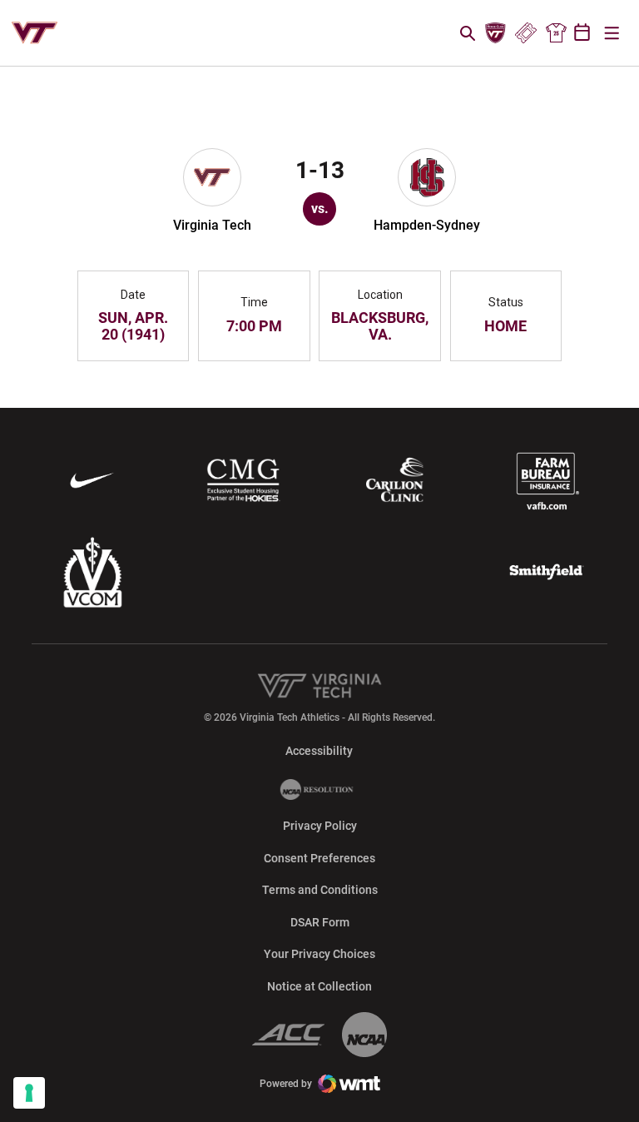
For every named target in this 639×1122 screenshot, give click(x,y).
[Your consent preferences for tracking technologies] (29, 1093)
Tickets (525, 33)
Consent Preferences (319, 858)
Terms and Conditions (320, 889)
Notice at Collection (319, 986)
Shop (555, 33)
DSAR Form (319, 922)
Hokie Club (496, 33)
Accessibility (319, 750)
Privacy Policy (320, 825)
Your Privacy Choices (319, 954)
